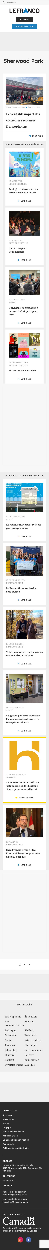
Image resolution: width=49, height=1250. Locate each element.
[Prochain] (29, 964)
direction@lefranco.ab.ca (15, 1194)
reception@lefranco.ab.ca (15, 1202)
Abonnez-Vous (24, 26)
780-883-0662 (9, 1180)
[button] (24, 19)
